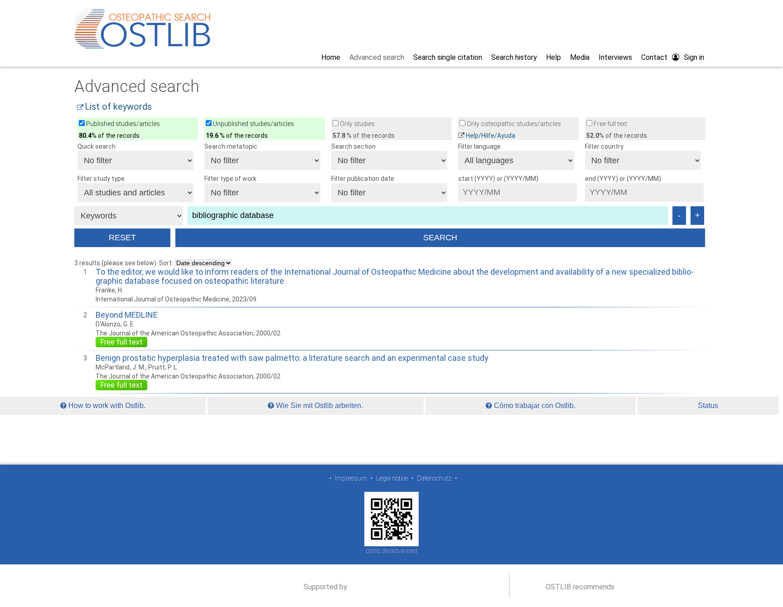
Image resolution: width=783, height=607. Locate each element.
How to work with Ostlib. (106, 405)
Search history (514, 57)
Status (708, 405)
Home (330, 57)
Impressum (351, 478)
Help (553, 57)
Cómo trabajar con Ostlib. (533, 405)
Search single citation (447, 57)
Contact (654, 57)
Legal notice (392, 478)
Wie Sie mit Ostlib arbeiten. (318, 405)
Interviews (615, 57)
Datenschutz (434, 478)
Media (580, 57)
